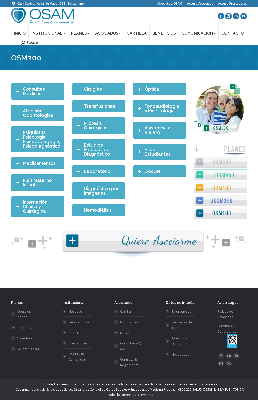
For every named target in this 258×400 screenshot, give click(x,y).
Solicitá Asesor (28, 348)
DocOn (125, 332)
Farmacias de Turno (182, 325)
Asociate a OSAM (169, 3)
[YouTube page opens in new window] (243, 16)
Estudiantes (129, 322)
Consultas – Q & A (130, 346)
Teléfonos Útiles (179, 341)
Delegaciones (79, 322)
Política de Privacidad (225, 314)
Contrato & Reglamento (129, 362)
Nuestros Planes (24, 314)
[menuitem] (20, 32)
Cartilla (125, 311)
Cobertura (25, 338)
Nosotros (76, 311)
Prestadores (78, 343)
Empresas (24, 327)
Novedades (180, 354)
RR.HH (73, 332)
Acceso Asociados (200, 3)
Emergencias (181, 311)
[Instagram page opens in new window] (228, 16)
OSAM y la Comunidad (77, 357)
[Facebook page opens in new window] (221, 16)
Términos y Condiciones (226, 329)
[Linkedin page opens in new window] (236, 16)
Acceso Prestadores (232, 3)
